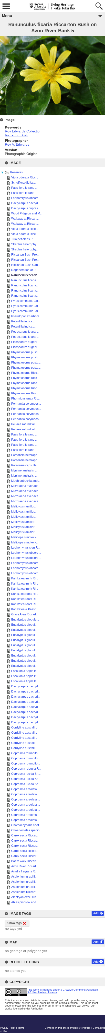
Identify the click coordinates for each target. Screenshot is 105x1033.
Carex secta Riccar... (24, 835)
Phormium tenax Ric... (25, 398)
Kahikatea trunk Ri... (24, 578)
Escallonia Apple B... (24, 671)
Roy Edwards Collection (23, 131)
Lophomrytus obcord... (26, 198)
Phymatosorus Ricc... (25, 373)
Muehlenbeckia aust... (25, 480)
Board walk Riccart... (24, 861)
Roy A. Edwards (17, 144)
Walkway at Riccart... (25, 218)
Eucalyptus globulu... (25, 619)
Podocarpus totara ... (25, 331)
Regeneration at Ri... (25, 270)
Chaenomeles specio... (26, 830)
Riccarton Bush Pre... (25, 254)
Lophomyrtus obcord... (26, 552)
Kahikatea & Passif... (24, 609)
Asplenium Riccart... (24, 892)
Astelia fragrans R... (24, 871)
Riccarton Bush (16, 135)
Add (96, 913)
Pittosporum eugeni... (25, 342)
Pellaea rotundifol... (24, 424)
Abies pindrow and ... (25, 902)
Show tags (14, 923)
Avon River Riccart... (24, 866)
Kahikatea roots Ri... (24, 594)
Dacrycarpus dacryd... (25, 203)
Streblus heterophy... (24, 244)
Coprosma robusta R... (26, 768)
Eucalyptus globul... (24, 624)
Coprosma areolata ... (25, 789)
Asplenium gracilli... (24, 876)
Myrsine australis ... (24, 470)
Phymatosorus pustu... (26, 352)
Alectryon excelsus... (24, 897)
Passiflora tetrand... (24, 187)
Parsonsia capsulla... (25, 465)
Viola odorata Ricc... (24, 177)
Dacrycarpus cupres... (25, 208)
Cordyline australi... (24, 727)
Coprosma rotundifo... (25, 753)
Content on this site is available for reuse (68, 1027)
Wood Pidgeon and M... (26, 213)
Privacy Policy (7, 1027)
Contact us (99, 1027)
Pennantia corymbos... (26, 403)
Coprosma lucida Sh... (26, 773)
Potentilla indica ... (23, 321)
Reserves (16, 172)
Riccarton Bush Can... (25, 265)
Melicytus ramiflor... (23, 506)
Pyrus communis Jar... (25, 301)
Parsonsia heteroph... (25, 455)
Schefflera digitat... (23, 182)
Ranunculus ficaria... (25, 275)
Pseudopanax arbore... (26, 316)
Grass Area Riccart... (24, 614)
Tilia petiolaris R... (23, 239)
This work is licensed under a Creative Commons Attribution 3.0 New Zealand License (62, 991)
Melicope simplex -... (24, 537)
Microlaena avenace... (26, 486)
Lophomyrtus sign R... (25, 547)
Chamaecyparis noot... (26, 825)
